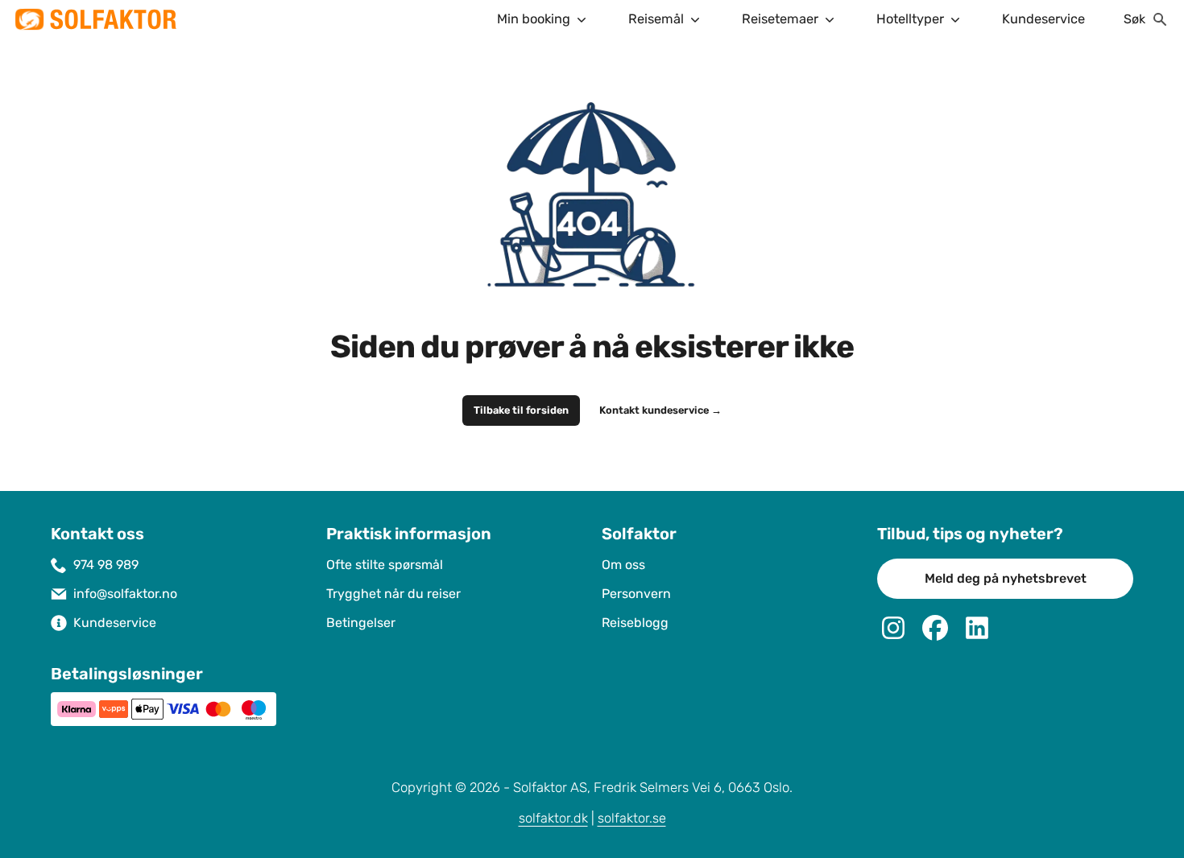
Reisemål (656, 19)
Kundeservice (1043, 19)
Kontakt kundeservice (660, 410)
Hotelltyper (910, 19)
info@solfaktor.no (125, 593)
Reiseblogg (635, 622)
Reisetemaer (780, 19)
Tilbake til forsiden (521, 410)
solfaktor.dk (553, 818)
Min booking (533, 19)
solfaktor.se (632, 818)
